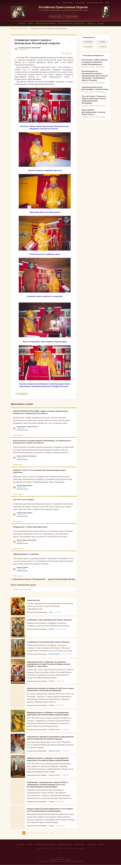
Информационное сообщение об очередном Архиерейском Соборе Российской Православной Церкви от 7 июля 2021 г (48, 664)
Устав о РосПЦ (79, 3)
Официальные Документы (45, 23)
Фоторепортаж (22, 394)
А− (63, 53)
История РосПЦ (67, 3)
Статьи (30, 23)
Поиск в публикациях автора (23, 585)
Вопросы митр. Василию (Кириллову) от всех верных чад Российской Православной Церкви (50, 809)
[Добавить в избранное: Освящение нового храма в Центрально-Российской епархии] (71, 41)
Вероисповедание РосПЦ (95, 3)
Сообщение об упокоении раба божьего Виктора (48, 642)
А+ (71, 53)
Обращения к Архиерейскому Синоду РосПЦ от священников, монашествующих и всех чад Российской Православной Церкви (47, 784)
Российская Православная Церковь (63, 7)
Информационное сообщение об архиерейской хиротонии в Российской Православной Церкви (48, 713)
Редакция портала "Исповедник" (30, 48)
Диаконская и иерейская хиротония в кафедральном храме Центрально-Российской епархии (50, 737)
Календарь (90, 23)
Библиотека (79, 23)
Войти (107, 3)
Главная (21, 23)
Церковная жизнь (65, 23)
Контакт (100, 23)
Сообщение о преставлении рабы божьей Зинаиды (49, 620)
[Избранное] (59, 2)
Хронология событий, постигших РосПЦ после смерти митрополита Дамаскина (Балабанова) (50, 689)
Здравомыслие (33, 600)
